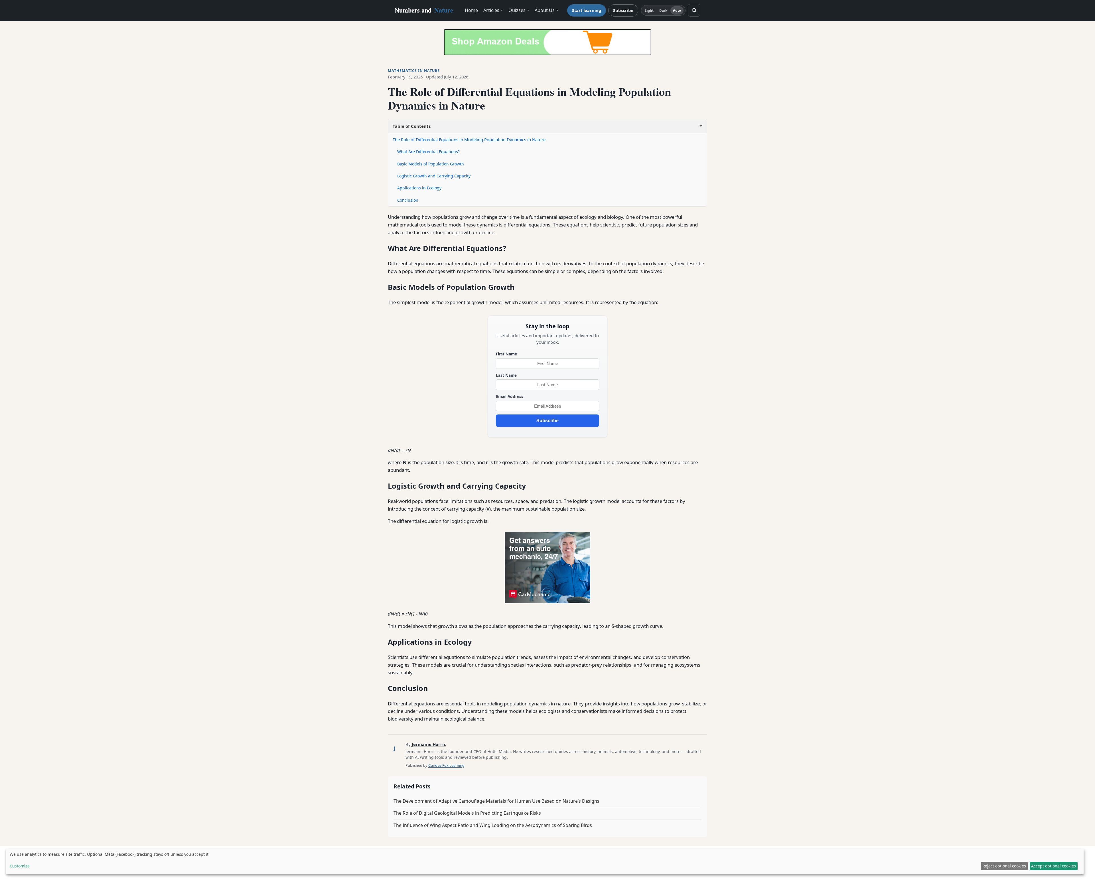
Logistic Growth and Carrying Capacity (434, 176)
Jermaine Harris (429, 744)
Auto (677, 10)
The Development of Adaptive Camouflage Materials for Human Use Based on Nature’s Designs (496, 801)
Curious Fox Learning (446, 765)
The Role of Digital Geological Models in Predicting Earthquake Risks (467, 813)
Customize (20, 866)
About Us (545, 10)
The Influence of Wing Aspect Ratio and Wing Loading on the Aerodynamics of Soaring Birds (493, 825)
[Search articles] (694, 10)
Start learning (586, 10)
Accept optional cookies (1053, 866)
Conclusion (407, 200)
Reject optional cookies (1004, 866)
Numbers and (424, 10)
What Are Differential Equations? (428, 151)
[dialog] (545, 861)
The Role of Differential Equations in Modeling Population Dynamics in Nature (469, 139)
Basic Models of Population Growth (430, 164)
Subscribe (623, 10)
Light (649, 10)
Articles (491, 10)
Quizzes (517, 10)
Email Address (509, 396)
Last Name (506, 375)
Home (471, 10)
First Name (506, 354)
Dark (663, 10)
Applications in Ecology (419, 188)
